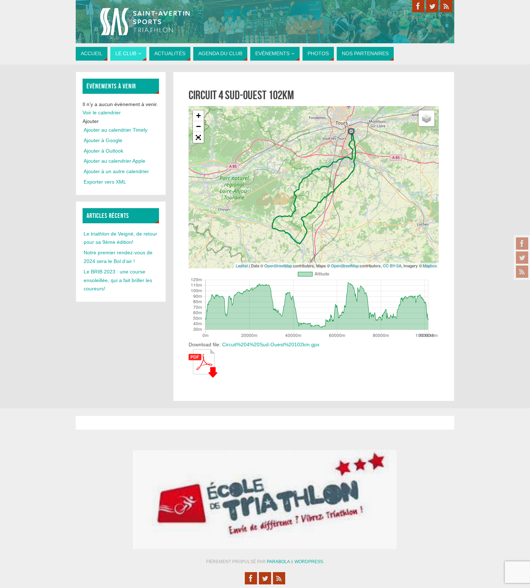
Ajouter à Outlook (103, 151)
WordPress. (309, 561)
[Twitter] (522, 257)
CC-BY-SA (392, 265)
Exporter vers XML (105, 182)
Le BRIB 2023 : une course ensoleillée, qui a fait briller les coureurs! (118, 280)
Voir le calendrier (102, 112)
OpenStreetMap (278, 265)
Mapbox (430, 265)
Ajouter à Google (103, 140)
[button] (91, 121)
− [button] (198, 126)
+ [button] (198, 115)
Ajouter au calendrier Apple (114, 161)
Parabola (278, 561)
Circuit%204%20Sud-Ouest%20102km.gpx (270, 344)
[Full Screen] (198, 137)
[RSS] (522, 272)
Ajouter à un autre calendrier (116, 171)
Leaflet (242, 265)
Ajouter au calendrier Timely (115, 130)
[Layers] (426, 118)
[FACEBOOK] (522, 243)
